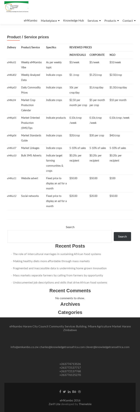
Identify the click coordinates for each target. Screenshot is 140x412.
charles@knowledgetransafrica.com (62, 347)
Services (93, 20)
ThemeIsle (85, 404)
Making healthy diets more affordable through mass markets (51, 261)
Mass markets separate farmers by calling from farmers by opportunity (58, 275)
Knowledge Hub (73, 20)
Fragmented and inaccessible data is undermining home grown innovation (60, 268)
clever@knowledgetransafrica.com (107, 347)
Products (110, 20)
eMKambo (30, 20)
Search (70, 227)
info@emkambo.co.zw (25, 347)
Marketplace (49, 20)
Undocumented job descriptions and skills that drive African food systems (60, 282)
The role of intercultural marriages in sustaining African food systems (57, 254)
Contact (127, 20)
